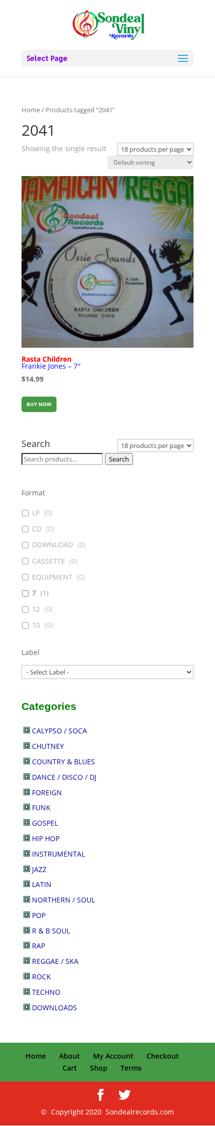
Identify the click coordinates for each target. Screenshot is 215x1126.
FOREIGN (47, 792)
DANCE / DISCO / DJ (64, 777)
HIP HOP (46, 838)
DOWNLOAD (52, 544)
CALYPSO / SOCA (59, 730)
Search (119, 458)
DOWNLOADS (54, 1007)
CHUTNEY (48, 746)
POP (39, 915)
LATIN (42, 884)
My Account (113, 1056)
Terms (131, 1068)
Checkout (162, 1056)
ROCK (41, 976)
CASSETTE (48, 561)
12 (36, 609)
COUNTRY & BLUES (63, 761)
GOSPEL (45, 823)
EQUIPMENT (52, 577)
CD (37, 528)
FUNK (41, 807)
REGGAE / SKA (55, 961)
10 (36, 625)
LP (36, 512)
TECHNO (46, 992)
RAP (38, 945)
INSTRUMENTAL (58, 854)
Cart (69, 1068)
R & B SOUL (51, 930)
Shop (99, 1068)
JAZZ (39, 869)
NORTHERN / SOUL (63, 899)
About (69, 1056)
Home (31, 109)
